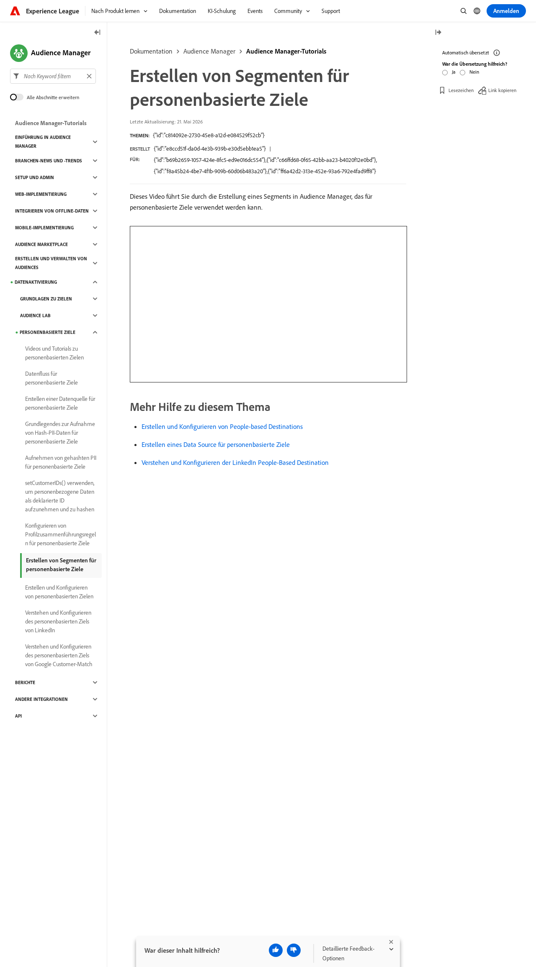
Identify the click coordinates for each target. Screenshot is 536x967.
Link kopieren (502, 90)
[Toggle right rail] (438, 33)
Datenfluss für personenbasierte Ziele (51, 378)
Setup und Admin (34, 177)
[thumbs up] (276, 950)
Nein (474, 72)
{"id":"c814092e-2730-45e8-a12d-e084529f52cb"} (209, 135)
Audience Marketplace (41, 244)
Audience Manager (209, 51)
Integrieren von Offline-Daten (52, 211)
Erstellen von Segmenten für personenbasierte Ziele (61, 565)
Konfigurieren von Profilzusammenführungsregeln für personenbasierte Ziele (60, 534)
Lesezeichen (461, 90)
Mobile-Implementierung (44, 228)
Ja (454, 72)
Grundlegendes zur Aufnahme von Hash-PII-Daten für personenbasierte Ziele (60, 432)
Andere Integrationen (41, 699)
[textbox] (53, 76)
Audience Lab (35, 315)
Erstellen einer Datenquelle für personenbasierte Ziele (60, 403)
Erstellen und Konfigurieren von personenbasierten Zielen (59, 592)
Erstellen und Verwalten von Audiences (51, 263)
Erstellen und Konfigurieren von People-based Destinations (222, 426)
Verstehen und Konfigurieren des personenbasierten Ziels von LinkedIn (58, 621)
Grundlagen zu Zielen (46, 299)
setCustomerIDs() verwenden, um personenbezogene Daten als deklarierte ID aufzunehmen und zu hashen (59, 496)
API (18, 716)
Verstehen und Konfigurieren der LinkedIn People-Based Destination (235, 462)
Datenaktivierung (36, 282)
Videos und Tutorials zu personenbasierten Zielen (54, 353)
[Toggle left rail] (97, 33)
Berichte (25, 682)
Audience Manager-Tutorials (286, 51)
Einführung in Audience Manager (43, 141)
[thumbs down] (294, 950)
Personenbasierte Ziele (47, 332)
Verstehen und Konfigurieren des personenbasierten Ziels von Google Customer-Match (59, 655)
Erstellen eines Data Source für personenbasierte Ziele (216, 444)
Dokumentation (151, 51)
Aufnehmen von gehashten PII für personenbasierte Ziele (60, 462)
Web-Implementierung (41, 194)
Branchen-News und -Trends (48, 161)
